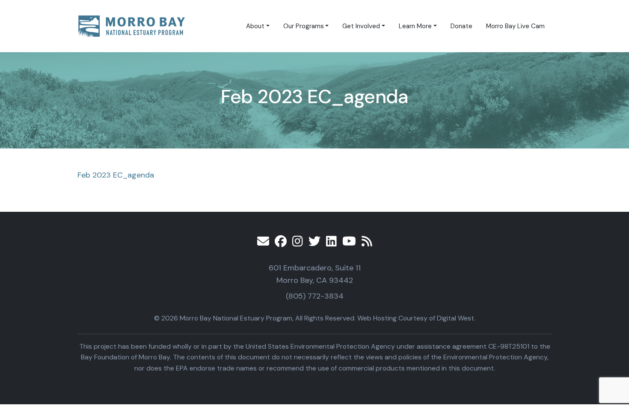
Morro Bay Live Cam (515, 26)
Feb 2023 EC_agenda (115, 175)
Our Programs (303, 26)
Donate (461, 26)
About (255, 26)
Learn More (415, 26)
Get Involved (361, 26)
